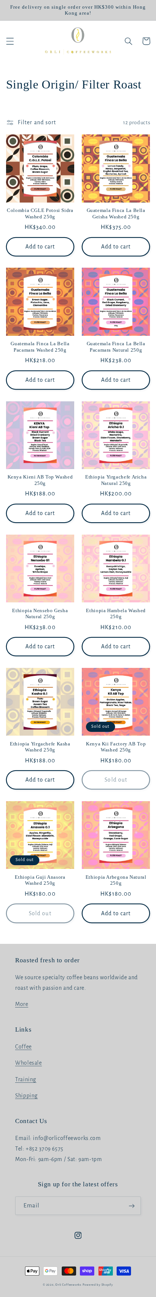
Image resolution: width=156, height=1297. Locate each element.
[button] (10, 41)
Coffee (23, 1047)
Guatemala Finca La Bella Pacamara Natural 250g (116, 346)
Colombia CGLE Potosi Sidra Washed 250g (40, 213)
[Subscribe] (131, 1205)
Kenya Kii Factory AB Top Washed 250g (116, 747)
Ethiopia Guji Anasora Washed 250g (40, 880)
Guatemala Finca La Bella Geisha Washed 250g (116, 213)
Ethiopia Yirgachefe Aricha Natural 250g (116, 480)
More (21, 1004)
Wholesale (28, 1063)
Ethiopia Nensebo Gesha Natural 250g (40, 613)
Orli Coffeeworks (68, 1284)
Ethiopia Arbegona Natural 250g (116, 880)
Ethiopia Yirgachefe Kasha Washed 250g (40, 747)
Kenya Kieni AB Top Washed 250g (40, 480)
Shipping (26, 1096)
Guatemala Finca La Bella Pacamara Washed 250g (40, 346)
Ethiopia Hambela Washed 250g (116, 613)
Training (25, 1079)
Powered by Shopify (98, 1284)
